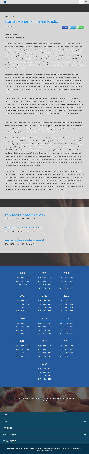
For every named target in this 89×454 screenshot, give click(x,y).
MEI (23, 281)
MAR (28, 278)
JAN (17, 278)
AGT (25, 285)
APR (17, 281)
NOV (44, 288)
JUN (28, 281)
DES (49, 288)
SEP (49, 285)
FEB (22, 278)
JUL (20, 285)
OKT (39, 288)
